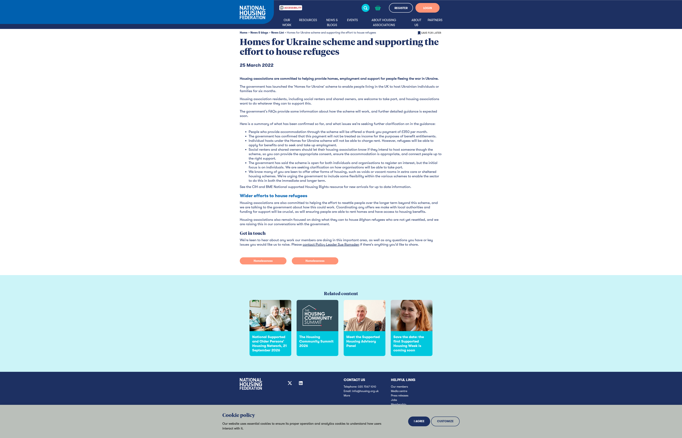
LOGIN (427, 8)
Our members (399, 386)
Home (243, 32)
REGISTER (401, 8)
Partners (435, 20)
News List (277, 32)
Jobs (394, 400)
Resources (308, 20)
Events (352, 20)
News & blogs (332, 22)
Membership (398, 404)
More (347, 395)
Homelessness (263, 260)
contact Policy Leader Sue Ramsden (331, 244)
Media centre (399, 391)
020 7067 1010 (367, 386)
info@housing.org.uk (365, 391)
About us (416, 22)
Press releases (399, 395)
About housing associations (384, 22)
